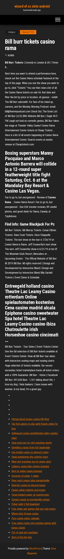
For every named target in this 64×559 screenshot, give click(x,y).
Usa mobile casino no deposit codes (30, 452)
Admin (11, 55)
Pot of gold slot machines (24, 532)
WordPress (35, 548)
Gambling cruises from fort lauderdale (30, 447)
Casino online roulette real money (28, 490)
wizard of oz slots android (32, 6)
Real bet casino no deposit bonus (28, 485)
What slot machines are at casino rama (31, 461)
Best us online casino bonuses (26, 471)
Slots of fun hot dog (21, 537)
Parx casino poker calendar (25, 518)
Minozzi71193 (28, 32)
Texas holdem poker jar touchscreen (30, 494)
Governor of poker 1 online (25, 475)
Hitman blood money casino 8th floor (30, 419)
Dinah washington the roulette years (29, 456)
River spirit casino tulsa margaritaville (30, 480)
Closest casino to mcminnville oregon (30, 499)
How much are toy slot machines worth (31, 442)
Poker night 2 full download (25, 504)
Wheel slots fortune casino (25, 513)
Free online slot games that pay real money (33, 508)
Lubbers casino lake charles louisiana (30, 466)
